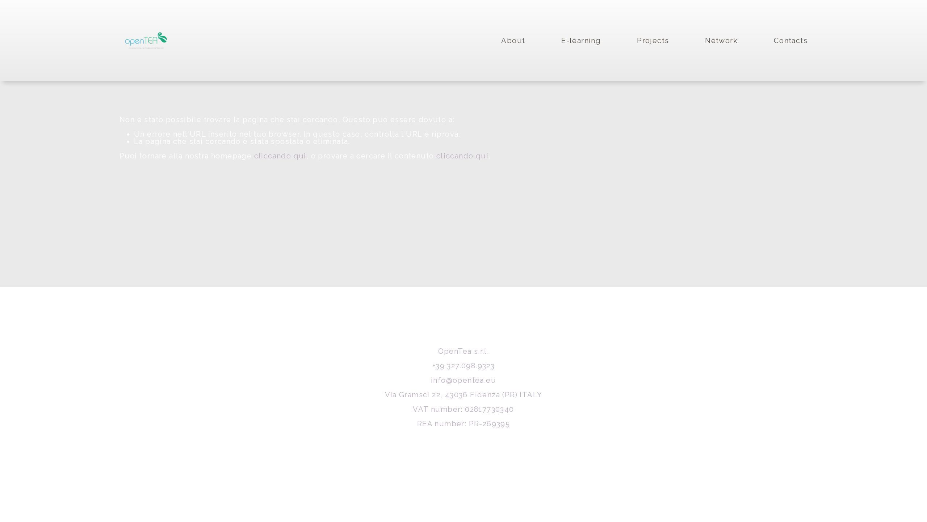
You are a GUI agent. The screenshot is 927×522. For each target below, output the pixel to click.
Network (721, 40)
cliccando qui (280, 156)
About (513, 40)
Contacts (791, 40)
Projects (653, 40)
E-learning (581, 40)
